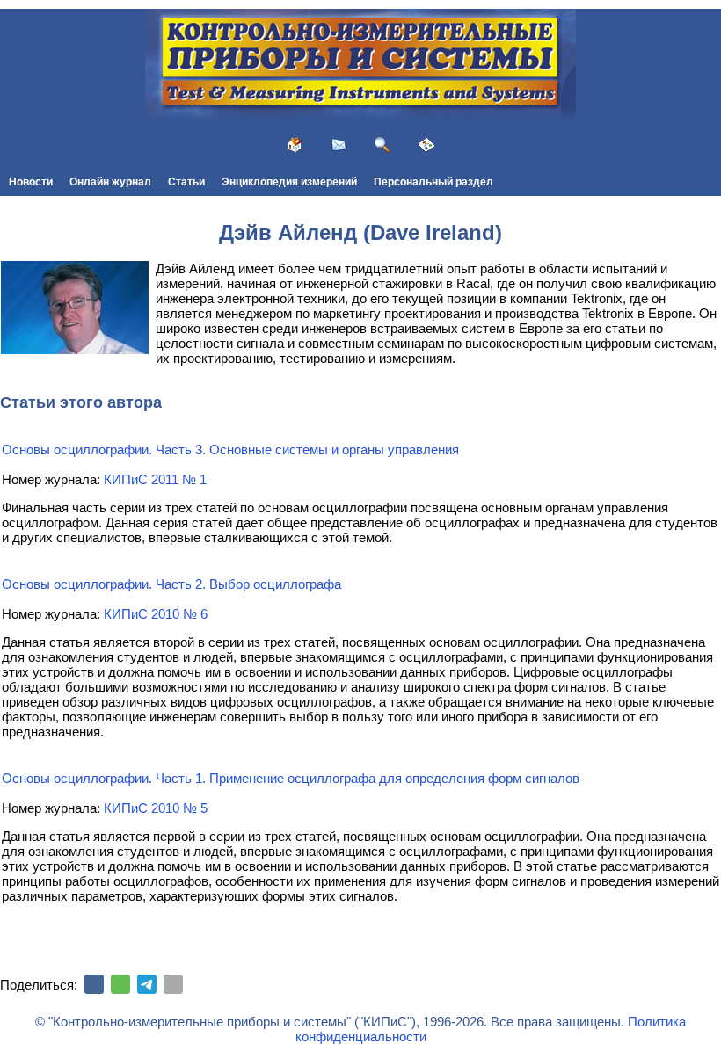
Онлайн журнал (110, 182)
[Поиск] (382, 145)
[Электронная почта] (173, 984)
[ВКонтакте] (94, 984)
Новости (31, 182)
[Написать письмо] (338, 145)
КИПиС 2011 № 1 (155, 479)
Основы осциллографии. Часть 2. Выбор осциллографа (171, 583)
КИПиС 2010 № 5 (156, 808)
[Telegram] (147, 984)
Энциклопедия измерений (289, 182)
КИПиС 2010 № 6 (156, 613)
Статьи (186, 182)
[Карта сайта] (426, 145)
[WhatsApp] (120, 984)
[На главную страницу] (294, 145)
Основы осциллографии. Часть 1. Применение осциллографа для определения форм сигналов (290, 778)
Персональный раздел (433, 182)
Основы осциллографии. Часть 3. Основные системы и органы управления (230, 449)
